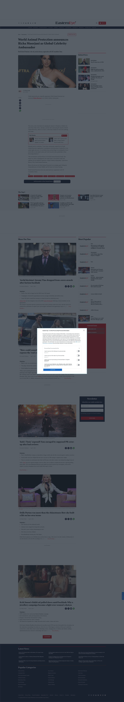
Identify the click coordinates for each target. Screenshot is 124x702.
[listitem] (62, 348)
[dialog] (62, 351)
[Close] (84, 330)
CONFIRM (52, 369)
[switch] (78, 351)
